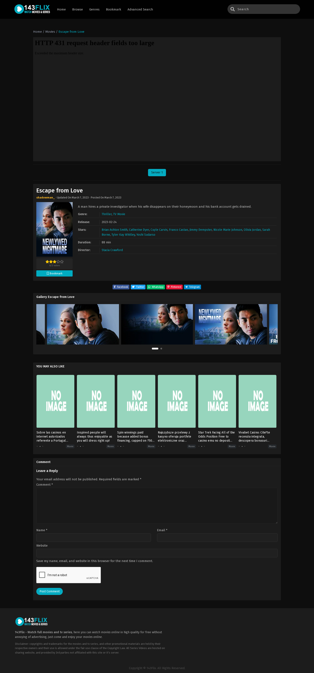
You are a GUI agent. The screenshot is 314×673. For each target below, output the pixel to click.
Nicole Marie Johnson (227, 230)
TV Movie (119, 214)
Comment (44, 484)
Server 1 (157, 172)
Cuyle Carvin (159, 230)
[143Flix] (32, 9)
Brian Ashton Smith (115, 230)
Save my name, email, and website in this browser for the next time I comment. (94, 561)
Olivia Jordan (252, 230)
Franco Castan (178, 230)
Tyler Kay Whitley (123, 235)
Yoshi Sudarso (145, 235)
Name (41, 530)
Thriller (107, 214)
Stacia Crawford (112, 250)
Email (162, 530)
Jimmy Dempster (200, 230)
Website (42, 545)
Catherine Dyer (139, 230)
